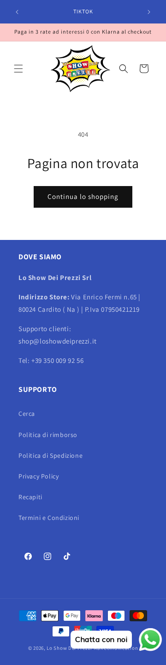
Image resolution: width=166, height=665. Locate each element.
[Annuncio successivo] (149, 12)
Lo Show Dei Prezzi (69, 648)
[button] (18, 68)
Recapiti (30, 497)
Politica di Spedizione (50, 455)
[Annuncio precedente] (17, 12)
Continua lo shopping (83, 196)
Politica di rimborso (47, 435)
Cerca (26, 413)
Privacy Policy (38, 476)
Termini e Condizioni (48, 517)
